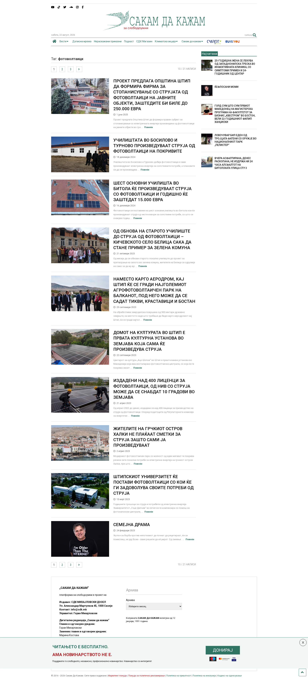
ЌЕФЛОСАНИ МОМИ (226, 86)
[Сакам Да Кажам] (154, 29)
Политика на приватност (178, 675)
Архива (130, 600)
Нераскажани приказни (108, 41)
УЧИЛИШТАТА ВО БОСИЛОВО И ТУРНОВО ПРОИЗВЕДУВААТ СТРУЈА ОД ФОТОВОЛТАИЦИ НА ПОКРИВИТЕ (154, 146)
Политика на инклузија (204, 675)
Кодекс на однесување (229, 675)
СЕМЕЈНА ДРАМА (131, 524)
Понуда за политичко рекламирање (146, 675)
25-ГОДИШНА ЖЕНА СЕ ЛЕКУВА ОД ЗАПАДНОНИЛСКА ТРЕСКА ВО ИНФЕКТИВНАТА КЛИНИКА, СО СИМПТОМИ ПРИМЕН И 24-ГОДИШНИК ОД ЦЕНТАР (235, 67)
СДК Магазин (144, 41)
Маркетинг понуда (117, 675)
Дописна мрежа (81, 41)
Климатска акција (165, 41)
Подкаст (129, 41)
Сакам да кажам (191, 41)
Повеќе (148, 127)
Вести (63, 41)
